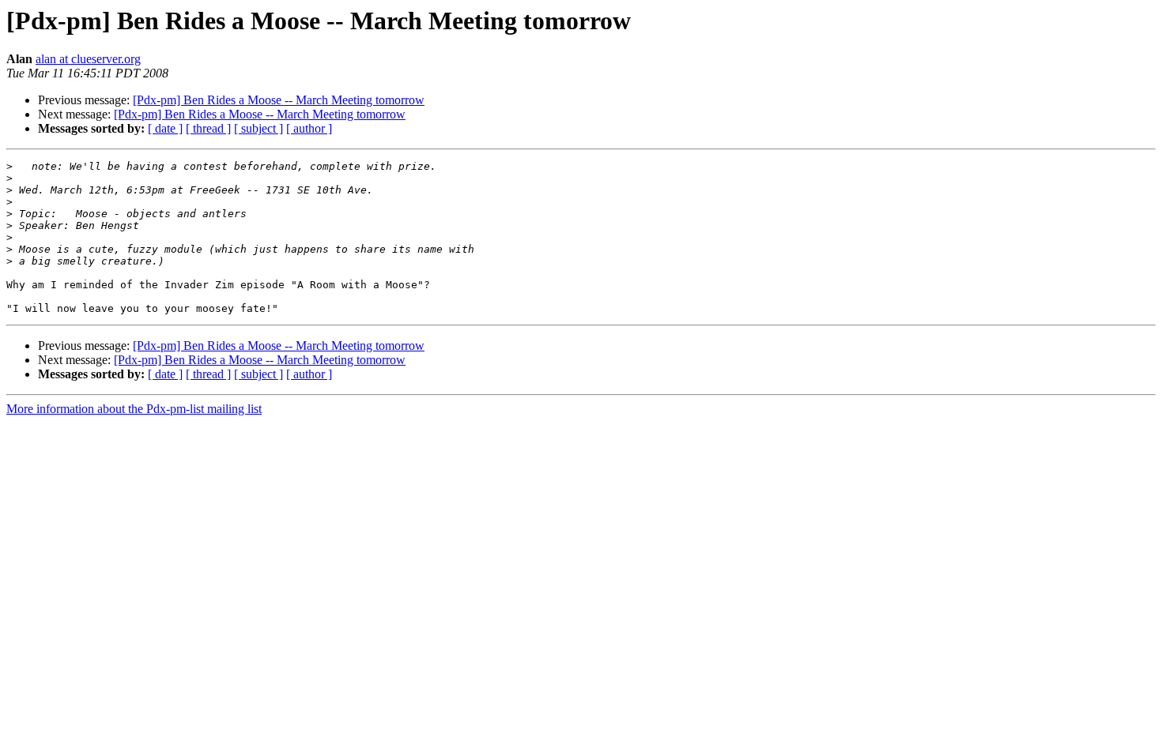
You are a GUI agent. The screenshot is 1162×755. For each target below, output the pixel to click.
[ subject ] (258, 128)
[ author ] (309, 128)
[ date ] (165, 128)
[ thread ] (208, 128)
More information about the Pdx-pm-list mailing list (134, 408)
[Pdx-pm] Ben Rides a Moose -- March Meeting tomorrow (278, 100)
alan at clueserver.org (88, 59)
